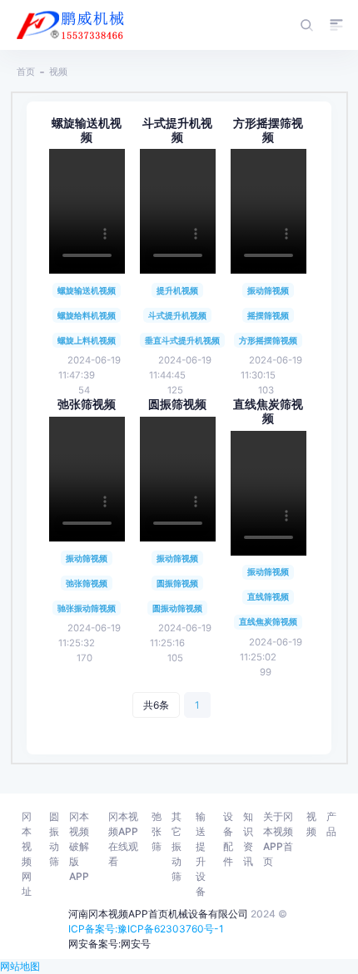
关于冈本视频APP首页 (278, 839)
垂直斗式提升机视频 (182, 340)
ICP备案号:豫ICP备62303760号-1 (146, 928)
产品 (331, 824)
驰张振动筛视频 (86, 608)
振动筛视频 (268, 290)
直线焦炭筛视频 (268, 411)
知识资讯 (248, 839)
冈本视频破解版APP (79, 846)
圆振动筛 (54, 839)
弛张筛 (157, 831)
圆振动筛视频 (177, 608)
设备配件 (228, 839)
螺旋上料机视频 (86, 340)
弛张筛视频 (86, 404)
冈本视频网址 (27, 853)
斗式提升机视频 (177, 130)
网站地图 (20, 966)
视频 (58, 71)
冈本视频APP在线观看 (123, 839)
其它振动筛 (176, 846)
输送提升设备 (201, 853)
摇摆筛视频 (268, 315)
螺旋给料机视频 (86, 315)
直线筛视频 (268, 596)
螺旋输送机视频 (87, 130)
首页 (26, 71)
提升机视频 (177, 290)
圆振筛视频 (177, 404)
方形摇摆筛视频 (268, 130)
